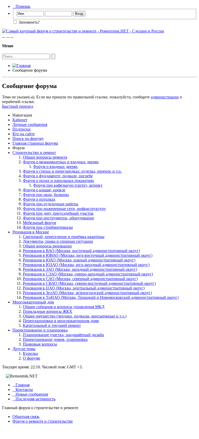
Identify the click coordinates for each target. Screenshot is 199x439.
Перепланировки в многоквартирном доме (61, 321)
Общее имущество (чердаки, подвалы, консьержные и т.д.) (74, 316)
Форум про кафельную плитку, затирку (68, 185)
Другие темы (23, 349)
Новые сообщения (30, 394)
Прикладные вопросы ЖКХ (47, 311)
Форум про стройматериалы (48, 227)
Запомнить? (29, 22)
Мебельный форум (39, 222)
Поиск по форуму (28, 138)
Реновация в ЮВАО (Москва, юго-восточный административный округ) (87, 255)
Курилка (30, 353)
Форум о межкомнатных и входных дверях (61, 162)
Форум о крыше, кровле (44, 190)
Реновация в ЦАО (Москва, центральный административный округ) (84, 288)
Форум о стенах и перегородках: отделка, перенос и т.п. (72, 171)
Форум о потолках (39, 199)
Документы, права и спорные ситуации (58, 241)
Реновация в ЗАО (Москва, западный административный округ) (80, 269)
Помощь (21, 6)
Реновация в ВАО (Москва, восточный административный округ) (81, 250)
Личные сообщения (29, 124)
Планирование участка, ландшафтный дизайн (63, 335)
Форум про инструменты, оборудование (58, 218)
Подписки (21, 129)
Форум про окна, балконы (46, 194)
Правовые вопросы (40, 344)
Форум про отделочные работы (50, 204)
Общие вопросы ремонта (45, 157)
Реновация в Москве (30, 232)
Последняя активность (33, 399)
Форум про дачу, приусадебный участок (58, 213)
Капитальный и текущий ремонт (52, 325)
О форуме (31, 358)
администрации (165, 97)
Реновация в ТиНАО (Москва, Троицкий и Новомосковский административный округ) (101, 297)
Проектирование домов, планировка (55, 339)
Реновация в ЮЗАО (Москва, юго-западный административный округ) (86, 264)
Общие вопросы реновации (47, 246)
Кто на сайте (23, 134)
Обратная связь (25, 416)
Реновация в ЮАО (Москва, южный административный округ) (79, 260)
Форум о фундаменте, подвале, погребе (58, 176)
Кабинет (19, 120)
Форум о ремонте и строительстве (42, 421)
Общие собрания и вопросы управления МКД (63, 307)
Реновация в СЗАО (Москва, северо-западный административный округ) (88, 274)
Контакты (22, 389)
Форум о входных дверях (55, 166)
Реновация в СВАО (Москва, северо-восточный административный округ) (89, 283)
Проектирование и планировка (40, 330)
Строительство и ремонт (34, 152)
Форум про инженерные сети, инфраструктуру (64, 208)
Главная (21, 385)
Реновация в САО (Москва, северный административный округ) (80, 278)
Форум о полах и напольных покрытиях (58, 180)
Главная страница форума (35, 143)
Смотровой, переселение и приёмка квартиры (63, 236)
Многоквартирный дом (33, 302)
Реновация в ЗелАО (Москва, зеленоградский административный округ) (87, 293)
